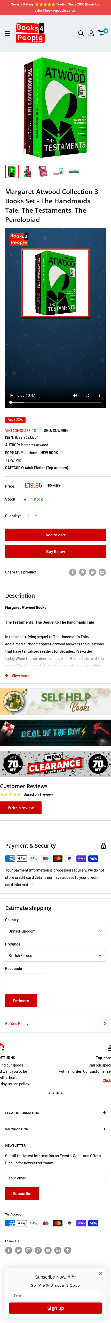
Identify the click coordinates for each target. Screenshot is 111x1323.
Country (12, 919)
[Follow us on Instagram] (28, 1250)
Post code (13, 968)
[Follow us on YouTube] (48, 1250)
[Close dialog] (101, 1274)
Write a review (21, 807)
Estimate (21, 1000)
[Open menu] (7, 33)
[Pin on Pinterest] (82, 572)
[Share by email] (102, 572)
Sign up (55, 1308)
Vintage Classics (20, 430)
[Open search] (81, 33)
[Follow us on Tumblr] (67, 1250)
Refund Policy (16, 1023)
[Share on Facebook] (72, 572)
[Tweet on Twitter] (92, 572)
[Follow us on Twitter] (18, 1250)
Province (12, 944)
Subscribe (22, 1193)
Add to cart (55, 534)
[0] (101, 33)
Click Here (55, 1080)
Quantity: (13, 515)
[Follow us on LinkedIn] (57, 1250)
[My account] (91, 33)
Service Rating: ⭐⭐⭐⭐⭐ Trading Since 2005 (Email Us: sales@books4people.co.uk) (55, 7)
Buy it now (55, 551)
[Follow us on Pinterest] (38, 1250)
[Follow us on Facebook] (8, 1250)
